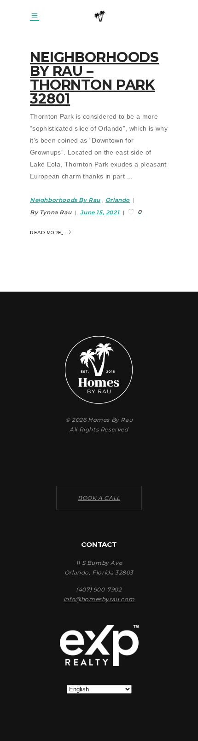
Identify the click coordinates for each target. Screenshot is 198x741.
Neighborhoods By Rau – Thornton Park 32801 (94, 78)
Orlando (117, 199)
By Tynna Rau (51, 212)
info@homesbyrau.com (99, 599)
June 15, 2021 (100, 212)
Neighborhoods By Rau (65, 199)
